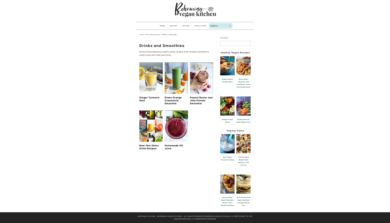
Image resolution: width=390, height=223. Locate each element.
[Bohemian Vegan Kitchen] (195, 20)
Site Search (224, 38)
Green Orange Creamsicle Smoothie (173, 100)
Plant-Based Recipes (153, 34)
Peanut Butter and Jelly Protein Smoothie (201, 100)
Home (141, 34)
